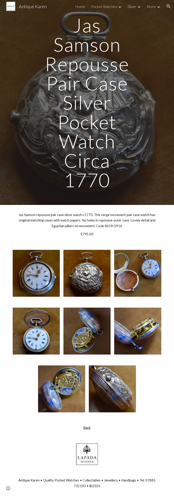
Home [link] (80, 6)
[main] (87, 102)
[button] (168, 6)
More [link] (151, 6)
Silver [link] (132, 6)
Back (87, 428)
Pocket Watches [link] (104, 6)
